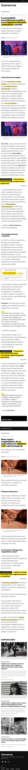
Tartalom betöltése (9, 273)
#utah (12, 436)
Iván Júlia (3, 37)
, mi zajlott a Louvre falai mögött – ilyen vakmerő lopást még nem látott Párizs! (14, 740)
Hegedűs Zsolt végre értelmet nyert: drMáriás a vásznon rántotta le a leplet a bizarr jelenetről (12, 666)
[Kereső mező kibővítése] (22, 5)
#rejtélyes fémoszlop (5, 436)
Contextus (3, 456)
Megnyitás (20, 273)
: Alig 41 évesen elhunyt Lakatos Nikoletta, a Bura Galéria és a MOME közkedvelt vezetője (13, 704)
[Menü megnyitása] (25, 5)
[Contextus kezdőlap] (8, 5)
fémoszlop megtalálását (10, 583)
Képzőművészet (5, 11)
